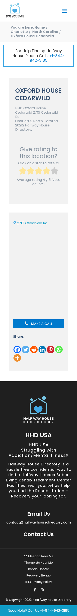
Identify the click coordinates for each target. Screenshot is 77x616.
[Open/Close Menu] (65, 11)
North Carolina (45, 31)
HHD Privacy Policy (38, 582)
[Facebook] (17, 349)
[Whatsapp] (59, 349)
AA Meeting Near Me (38, 556)
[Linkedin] (42, 349)
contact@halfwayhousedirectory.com (38, 522)
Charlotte (19, 31)
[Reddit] (34, 349)
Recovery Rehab (39, 575)
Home (40, 27)
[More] (17, 358)
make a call (41, 323)
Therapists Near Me (38, 562)
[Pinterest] (50, 349)
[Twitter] (25, 349)
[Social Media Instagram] (42, 590)
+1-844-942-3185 (47, 58)
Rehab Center (38, 569)
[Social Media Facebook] (34, 590)
